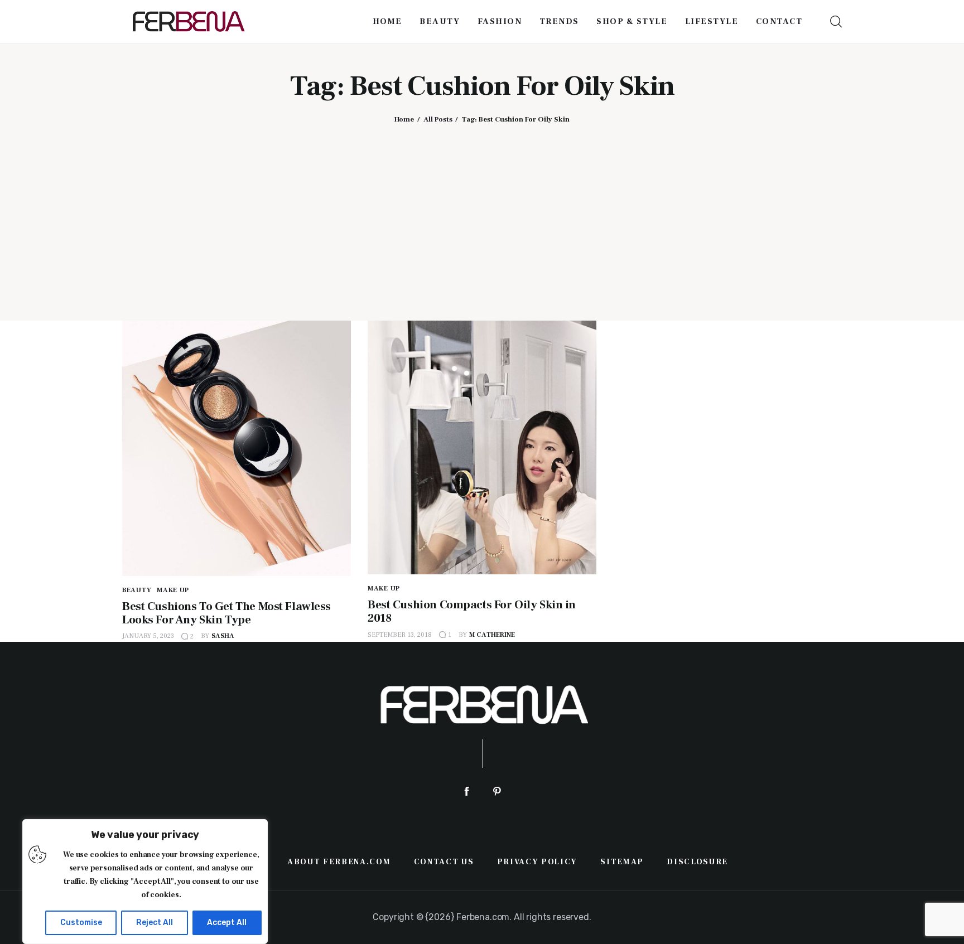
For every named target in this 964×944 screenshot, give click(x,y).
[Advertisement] (482, 213)
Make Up (173, 590)
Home (404, 119)
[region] (145, 881)
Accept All (227, 922)
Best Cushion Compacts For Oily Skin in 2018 (472, 611)
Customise (81, 922)
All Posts (437, 119)
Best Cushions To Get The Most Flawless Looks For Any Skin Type (226, 613)
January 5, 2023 (148, 636)
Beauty (136, 590)
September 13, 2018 (400, 635)
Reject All (154, 922)
